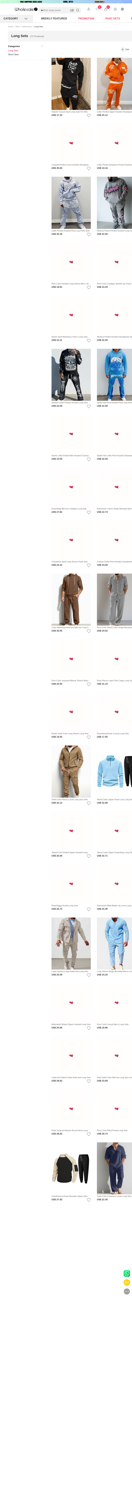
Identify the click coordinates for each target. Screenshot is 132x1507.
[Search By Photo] (72, 10)
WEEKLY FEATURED (54, 18)
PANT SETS (112, 18)
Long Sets (13, 50)
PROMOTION (86, 18)
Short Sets (13, 54)
